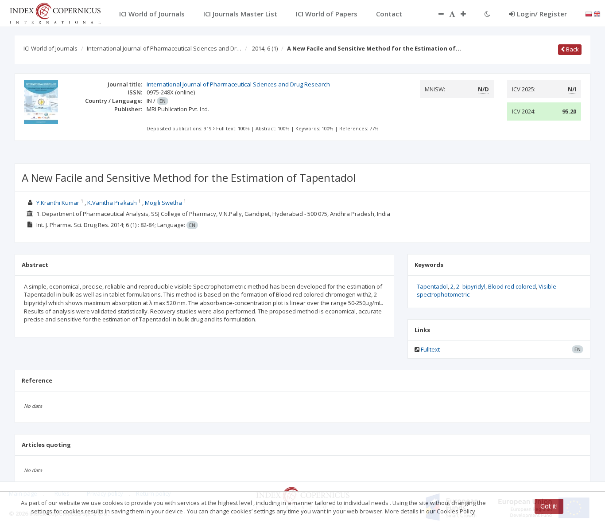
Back (572, 49)
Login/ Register (542, 13)
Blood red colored (512, 286)
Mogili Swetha (164, 203)
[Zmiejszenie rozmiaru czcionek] (436, 13)
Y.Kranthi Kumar (57, 203)
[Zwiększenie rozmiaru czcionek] (467, 13)
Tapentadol (432, 286)
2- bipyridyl (470, 286)
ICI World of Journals (50, 48)
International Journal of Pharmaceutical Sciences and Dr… (164, 48)
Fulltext (430, 349)
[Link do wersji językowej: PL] (588, 13)
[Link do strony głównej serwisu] (55, 12)
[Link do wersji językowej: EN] (597, 13)
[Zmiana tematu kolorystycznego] (487, 13)
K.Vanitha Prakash (112, 203)
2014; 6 (265, 48)
